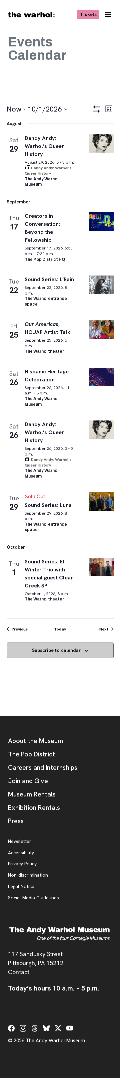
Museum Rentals (32, 794)
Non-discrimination (28, 875)
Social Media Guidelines (33, 898)
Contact (18, 972)
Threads (34, 1028)
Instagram (23, 1028)
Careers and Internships (42, 767)
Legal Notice (21, 886)
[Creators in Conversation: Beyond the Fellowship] (101, 221)
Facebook (11, 1028)
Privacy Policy (22, 864)
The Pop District (31, 754)
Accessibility (21, 853)
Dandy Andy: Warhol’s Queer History (44, 146)
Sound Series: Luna (48, 505)
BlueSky (46, 1028)
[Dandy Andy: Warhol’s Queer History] (101, 143)
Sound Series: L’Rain (49, 279)
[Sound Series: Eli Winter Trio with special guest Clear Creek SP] (101, 567)
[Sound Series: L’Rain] (101, 285)
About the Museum (35, 740)
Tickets (89, 14)
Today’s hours (53, 988)
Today (60, 629)
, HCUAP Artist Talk (47, 328)
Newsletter (19, 841)
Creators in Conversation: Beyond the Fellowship (42, 227)
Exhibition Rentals (34, 807)
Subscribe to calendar (56, 650)
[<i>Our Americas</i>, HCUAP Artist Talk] (101, 329)
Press (16, 821)
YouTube (69, 1028)
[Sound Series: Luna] (101, 501)
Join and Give (28, 780)
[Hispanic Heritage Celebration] (101, 377)
